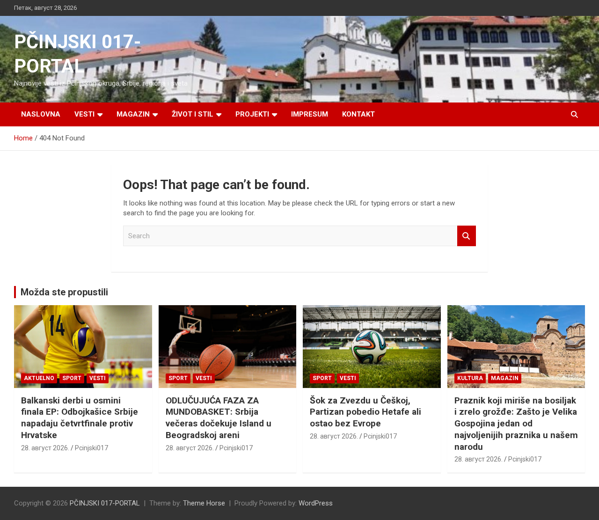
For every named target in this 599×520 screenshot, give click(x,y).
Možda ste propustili (64, 292)
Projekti (252, 114)
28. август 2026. (45, 448)
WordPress (316, 503)
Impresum (309, 114)
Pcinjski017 (91, 448)
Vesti (84, 114)
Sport (71, 378)
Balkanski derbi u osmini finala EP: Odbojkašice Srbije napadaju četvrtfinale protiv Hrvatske (79, 417)
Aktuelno (39, 378)
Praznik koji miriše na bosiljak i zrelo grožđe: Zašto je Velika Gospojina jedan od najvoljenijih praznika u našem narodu (516, 423)
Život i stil (192, 114)
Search (466, 236)
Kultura (470, 378)
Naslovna (40, 114)
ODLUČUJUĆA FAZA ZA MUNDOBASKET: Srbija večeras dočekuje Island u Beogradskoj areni (218, 417)
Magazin (133, 114)
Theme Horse (204, 503)
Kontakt (358, 114)
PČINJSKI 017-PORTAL (105, 503)
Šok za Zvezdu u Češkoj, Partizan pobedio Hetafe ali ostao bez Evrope (365, 412)
